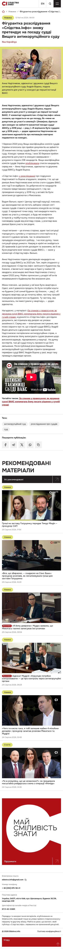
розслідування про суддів (44, 424)
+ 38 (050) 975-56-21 (11, 888)
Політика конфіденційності (49, 931)
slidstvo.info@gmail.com (12, 880)
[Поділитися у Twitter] (22, 444)
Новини (12, 11)
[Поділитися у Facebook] (5, 444)
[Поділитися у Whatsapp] (30, 444)
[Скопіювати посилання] (38, 444)
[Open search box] (50, 3)
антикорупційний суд (15, 424)
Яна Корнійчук (9, 42)
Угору (7, 940)
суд (6, 429)
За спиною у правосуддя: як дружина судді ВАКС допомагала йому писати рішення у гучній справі (31, 401)
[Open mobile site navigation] (57, 3)
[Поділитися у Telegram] (13, 444)
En (42, 3)
